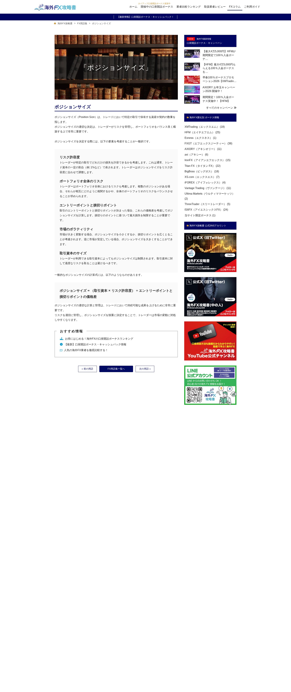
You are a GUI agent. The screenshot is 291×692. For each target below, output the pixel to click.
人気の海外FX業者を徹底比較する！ (86, 350)
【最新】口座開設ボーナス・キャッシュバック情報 (95, 344)
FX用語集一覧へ (116, 368)
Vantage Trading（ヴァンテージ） (205, 188)
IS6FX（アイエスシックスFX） (204, 209)
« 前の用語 (87, 368)
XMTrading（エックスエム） (202, 126)
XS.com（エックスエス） (200, 177)
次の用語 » (145, 368)
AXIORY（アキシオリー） (200, 149)
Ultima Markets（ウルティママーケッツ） (210, 193)
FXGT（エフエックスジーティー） (206, 143)
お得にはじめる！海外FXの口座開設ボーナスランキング (99, 338)
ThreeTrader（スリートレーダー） (205, 204)
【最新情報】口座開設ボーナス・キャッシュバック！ (145, 16)
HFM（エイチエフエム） (200, 132)
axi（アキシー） (194, 154)
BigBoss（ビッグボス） (199, 171)
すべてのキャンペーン (220, 107)
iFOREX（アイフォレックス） (203, 182)
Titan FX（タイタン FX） (200, 165)
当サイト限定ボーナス (198, 215)
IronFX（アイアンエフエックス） (205, 160)
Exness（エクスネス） (198, 137)
